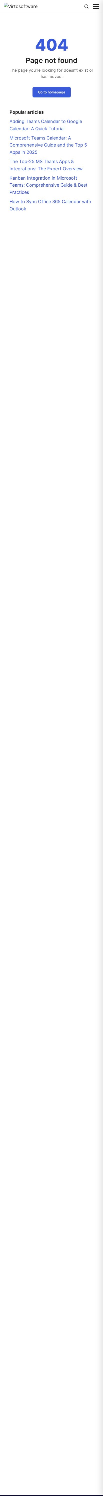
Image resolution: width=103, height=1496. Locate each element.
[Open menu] (96, 6)
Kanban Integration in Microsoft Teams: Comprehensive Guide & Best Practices (49, 185)
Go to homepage (51, 92)
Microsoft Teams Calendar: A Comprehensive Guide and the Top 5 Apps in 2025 (48, 145)
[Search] (86, 6)
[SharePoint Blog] (22, 6)
